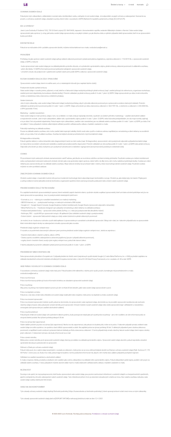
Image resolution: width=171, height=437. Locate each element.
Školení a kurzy (117, 5)
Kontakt (140, 5)
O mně (131, 5)
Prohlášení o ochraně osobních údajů (105, 414)
